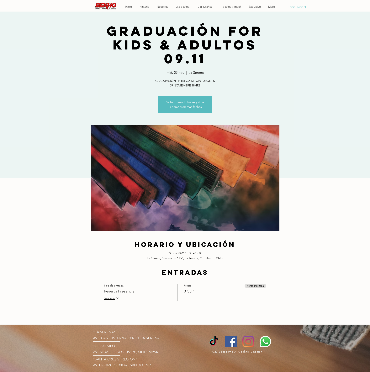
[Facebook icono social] (231, 341)
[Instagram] (248, 341)
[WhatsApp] (265, 341)
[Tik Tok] (214, 341)
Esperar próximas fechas (185, 107)
